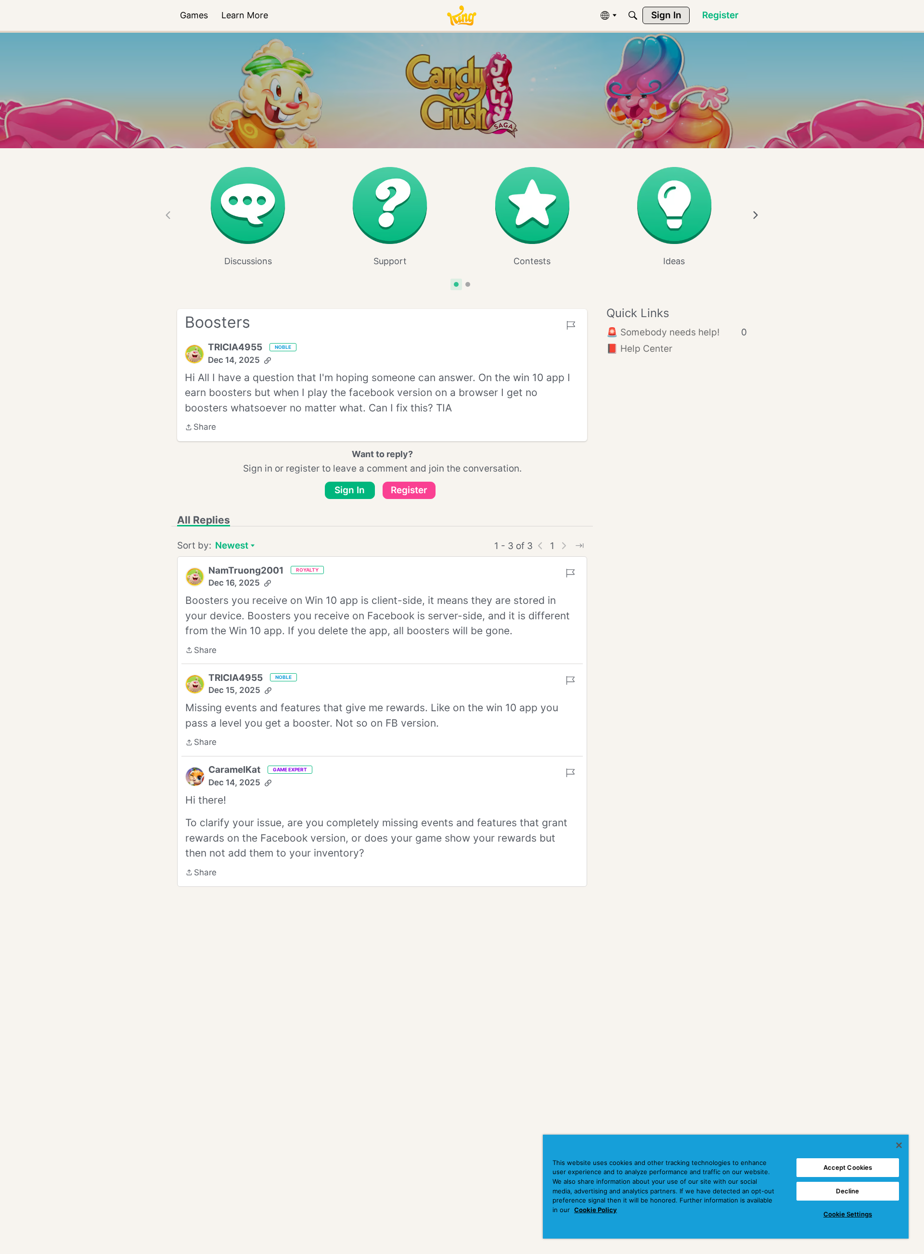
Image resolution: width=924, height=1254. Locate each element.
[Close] (899, 1145)
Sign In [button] (349, 490)
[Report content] (570, 325)
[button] (194, 354)
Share (200, 428)
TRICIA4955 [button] (235, 347)
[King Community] (461, 15)
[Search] (633, 15)
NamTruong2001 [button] (245, 570)
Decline (847, 1191)
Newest (231, 546)
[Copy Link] (267, 360)
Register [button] (409, 490)
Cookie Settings (847, 1214)
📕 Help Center (639, 348)
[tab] (456, 284)
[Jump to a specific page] (579, 545)
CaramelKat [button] (234, 769)
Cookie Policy (595, 1210)
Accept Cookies (848, 1167)
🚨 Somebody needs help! (676, 332)
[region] (726, 1187)
